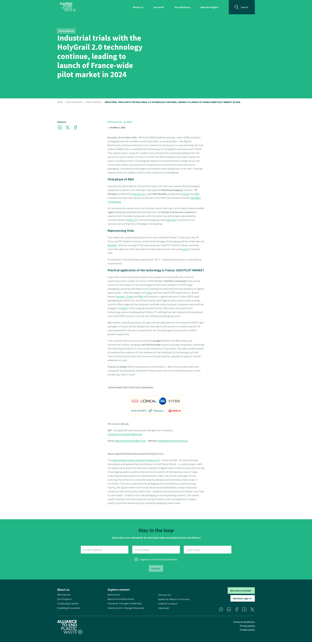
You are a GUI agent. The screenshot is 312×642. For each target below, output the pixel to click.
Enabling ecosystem (68, 608)
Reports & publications (121, 599)
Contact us (164, 594)
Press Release (93, 102)
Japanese (163, 608)
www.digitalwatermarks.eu (173, 440)
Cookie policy (247, 629)
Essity (185, 193)
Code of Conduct (167, 603)
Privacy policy (247, 625)
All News (128, 122)
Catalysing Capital (67, 603)
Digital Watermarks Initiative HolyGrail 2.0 (136, 460)
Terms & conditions (244, 621)
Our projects (64, 599)
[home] (68, 7)
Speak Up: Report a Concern (174, 599)
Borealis (112, 245)
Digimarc (171, 219)
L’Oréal (129, 296)
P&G (196, 193)
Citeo (149, 292)
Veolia (123, 308)
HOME (60, 102)
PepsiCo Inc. (139, 193)
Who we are (64, 594)
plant (186, 249)
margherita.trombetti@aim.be (125, 434)
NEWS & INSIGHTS (74, 102)
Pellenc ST (132, 219)
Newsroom (114, 594)
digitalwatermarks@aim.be (130, 440)
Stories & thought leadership (125, 603)
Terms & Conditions (166, 559)
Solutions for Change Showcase (126, 608)
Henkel (120, 296)
